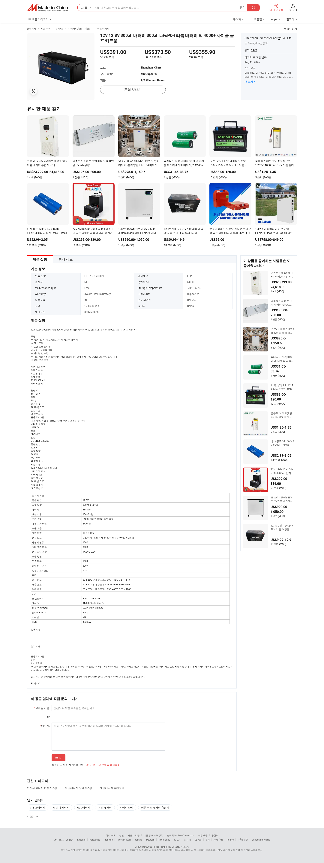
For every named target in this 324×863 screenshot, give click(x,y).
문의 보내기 (133, 90)
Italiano (138, 839)
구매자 (237, 19)
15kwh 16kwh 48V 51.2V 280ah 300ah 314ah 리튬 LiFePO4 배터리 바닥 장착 (282, 499)
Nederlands (164, 839)
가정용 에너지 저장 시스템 (42, 788)
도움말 (258, 19)
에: (48, 717)
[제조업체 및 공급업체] (47, 8)
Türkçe (230, 839)
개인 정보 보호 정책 (153, 835)
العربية (177, 839)
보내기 (58, 757)
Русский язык (124, 839)
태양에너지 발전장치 (112, 788)
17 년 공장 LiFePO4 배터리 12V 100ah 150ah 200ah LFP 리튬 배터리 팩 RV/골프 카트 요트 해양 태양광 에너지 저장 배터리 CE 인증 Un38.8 (282, 387)
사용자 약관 (134, 835)
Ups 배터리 (83, 807)
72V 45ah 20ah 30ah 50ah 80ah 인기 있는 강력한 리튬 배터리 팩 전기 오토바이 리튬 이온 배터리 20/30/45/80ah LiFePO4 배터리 (282, 471)
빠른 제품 (203, 835)
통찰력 (215, 835)
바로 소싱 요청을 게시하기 (103, 765)
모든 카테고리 (40, 19)
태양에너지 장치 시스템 (78, 788)
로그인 (293, 10)
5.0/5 (254, 50)
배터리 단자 (126, 807)
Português (94, 839)
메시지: (45, 725)
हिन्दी (208, 839)
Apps (274, 19)
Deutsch (150, 839)
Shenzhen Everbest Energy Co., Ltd (268, 38)
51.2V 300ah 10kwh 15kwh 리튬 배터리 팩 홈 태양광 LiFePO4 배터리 (282, 331)
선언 (121, 835)
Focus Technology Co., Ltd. (166, 846)
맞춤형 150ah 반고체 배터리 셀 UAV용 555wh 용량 (282, 303)
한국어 (187, 839)
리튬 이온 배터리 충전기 (155, 807)
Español (81, 839)
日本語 (198, 839)
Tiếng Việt (243, 839)
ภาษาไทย (218, 839)
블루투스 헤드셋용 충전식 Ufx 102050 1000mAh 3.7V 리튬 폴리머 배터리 (282, 415)
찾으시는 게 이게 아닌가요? (67, 765)
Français (108, 839)
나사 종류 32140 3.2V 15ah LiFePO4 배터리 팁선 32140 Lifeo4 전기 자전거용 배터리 (282, 443)
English (69, 839)
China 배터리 (37, 807)
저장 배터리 (105, 807)
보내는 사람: (42, 708)
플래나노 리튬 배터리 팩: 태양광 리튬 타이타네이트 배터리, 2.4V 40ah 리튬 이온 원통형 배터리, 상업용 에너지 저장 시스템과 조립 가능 (282, 359)
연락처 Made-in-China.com (180, 835)
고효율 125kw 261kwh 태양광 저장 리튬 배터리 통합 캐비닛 (282, 274)
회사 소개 (110, 835)
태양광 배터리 (61, 807)
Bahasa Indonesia (261, 839)
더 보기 (248, 81)
